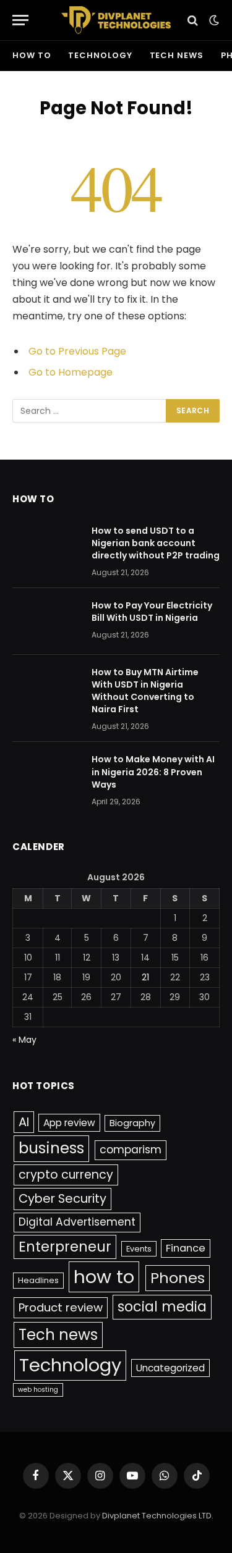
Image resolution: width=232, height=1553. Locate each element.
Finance (185, 1248)
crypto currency (66, 1174)
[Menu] (20, 20)
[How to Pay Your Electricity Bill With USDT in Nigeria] (46, 621)
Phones (177, 1278)
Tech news (177, 55)
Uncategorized (170, 1368)
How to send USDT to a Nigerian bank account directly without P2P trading (156, 543)
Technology (100, 55)
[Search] (192, 20)
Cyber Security (62, 1198)
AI (24, 1121)
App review (69, 1122)
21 (145, 977)
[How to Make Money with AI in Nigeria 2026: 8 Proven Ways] (46, 775)
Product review (61, 1307)
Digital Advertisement (77, 1221)
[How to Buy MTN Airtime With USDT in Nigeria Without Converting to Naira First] (46, 688)
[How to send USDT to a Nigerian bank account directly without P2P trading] (46, 546)
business (51, 1148)
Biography (132, 1123)
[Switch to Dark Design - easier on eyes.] (213, 20)
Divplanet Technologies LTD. (157, 1515)
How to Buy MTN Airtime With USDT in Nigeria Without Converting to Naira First (145, 690)
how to (31, 55)
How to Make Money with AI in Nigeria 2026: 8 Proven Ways (153, 771)
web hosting (38, 1389)
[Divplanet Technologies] (116, 20)
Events (139, 1249)
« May (24, 1039)
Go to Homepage (70, 372)
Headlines (38, 1280)
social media (162, 1306)
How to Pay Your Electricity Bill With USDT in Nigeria (152, 611)
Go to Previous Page (77, 351)
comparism (130, 1149)
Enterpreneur (65, 1246)
